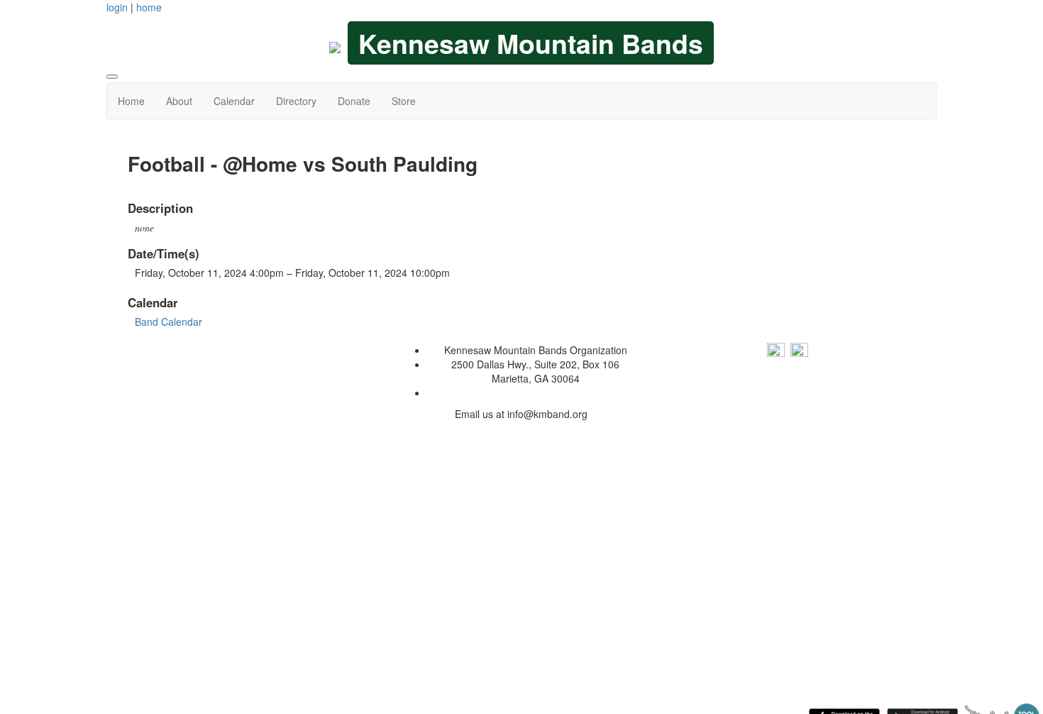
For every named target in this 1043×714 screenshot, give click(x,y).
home (149, 7)
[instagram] (799, 350)
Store (404, 101)
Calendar (234, 101)
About (179, 101)
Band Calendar (168, 321)
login (117, 7)
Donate (354, 101)
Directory (296, 101)
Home (131, 101)
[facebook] (776, 350)
